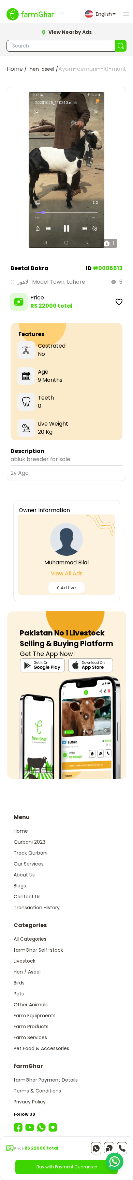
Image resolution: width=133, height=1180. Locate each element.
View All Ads (67, 573)
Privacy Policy (30, 1101)
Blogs (20, 885)
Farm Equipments (35, 1015)
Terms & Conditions (37, 1090)
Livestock (24, 960)
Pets (19, 993)
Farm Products (31, 1026)
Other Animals (31, 1004)
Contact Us (27, 896)
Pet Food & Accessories (41, 1048)
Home (21, 831)
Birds (19, 982)
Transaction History (37, 907)
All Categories (30, 939)
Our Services (29, 863)
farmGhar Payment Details (46, 1079)
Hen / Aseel (27, 971)
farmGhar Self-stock (38, 950)
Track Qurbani (30, 852)
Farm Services (30, 1037)
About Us (24, 874)
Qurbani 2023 (29, 842)
